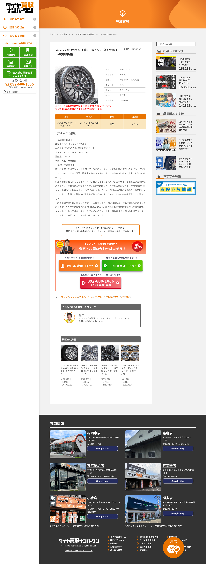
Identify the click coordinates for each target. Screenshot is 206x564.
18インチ (65, 297)
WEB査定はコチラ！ (80, 265)
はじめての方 (17, 19)
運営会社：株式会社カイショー (78, 550)
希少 (123, 297)
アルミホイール (86, 297)
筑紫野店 (169, 465)
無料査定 (114, 543)
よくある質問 (17, 35)
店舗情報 (144, 549)
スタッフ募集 (145, 543)
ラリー (117, 297)
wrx (76, 297)
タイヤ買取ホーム (118, 537)
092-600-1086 (21, 84)
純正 (128, 297)
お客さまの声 (116, 546)
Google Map (102, 448)
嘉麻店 (168, 432)
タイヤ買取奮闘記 (147, 540)
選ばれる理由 (17, 27)
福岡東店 (94, 432)
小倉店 (92, 497)
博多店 (168, 497)
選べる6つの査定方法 (149, 537)
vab (72, 297)
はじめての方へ (117, 540)
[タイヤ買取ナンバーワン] (19, 7)
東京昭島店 (95, 465)
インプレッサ (100, 297)
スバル (110, 297)
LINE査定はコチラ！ (123, 265)
